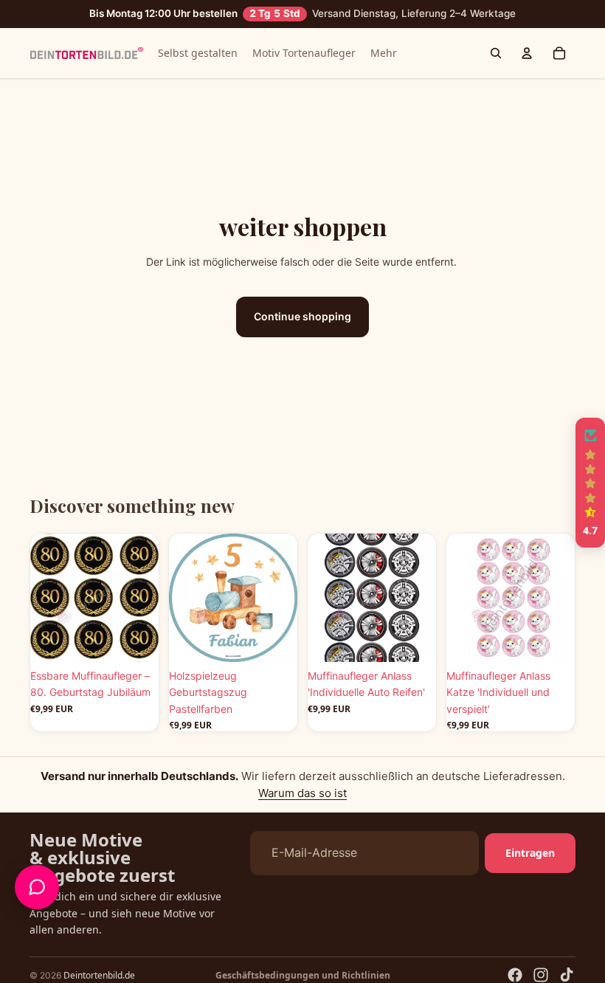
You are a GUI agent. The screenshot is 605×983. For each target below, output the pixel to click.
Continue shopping (302, 316)
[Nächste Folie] (142, 598)
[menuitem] (383, 53)
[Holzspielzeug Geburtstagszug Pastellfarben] (233, 598)
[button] (590, 483)
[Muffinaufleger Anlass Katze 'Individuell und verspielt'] (510, 598)
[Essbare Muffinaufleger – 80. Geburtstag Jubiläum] (94, 598)
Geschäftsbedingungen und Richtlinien (302, 975)
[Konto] (527, 53)
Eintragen (530, 852)
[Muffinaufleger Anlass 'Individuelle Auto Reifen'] (372, 598)
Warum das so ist (302, 793)
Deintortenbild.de (99, 975)
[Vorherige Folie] (46, 598)
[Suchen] (496, 53)
